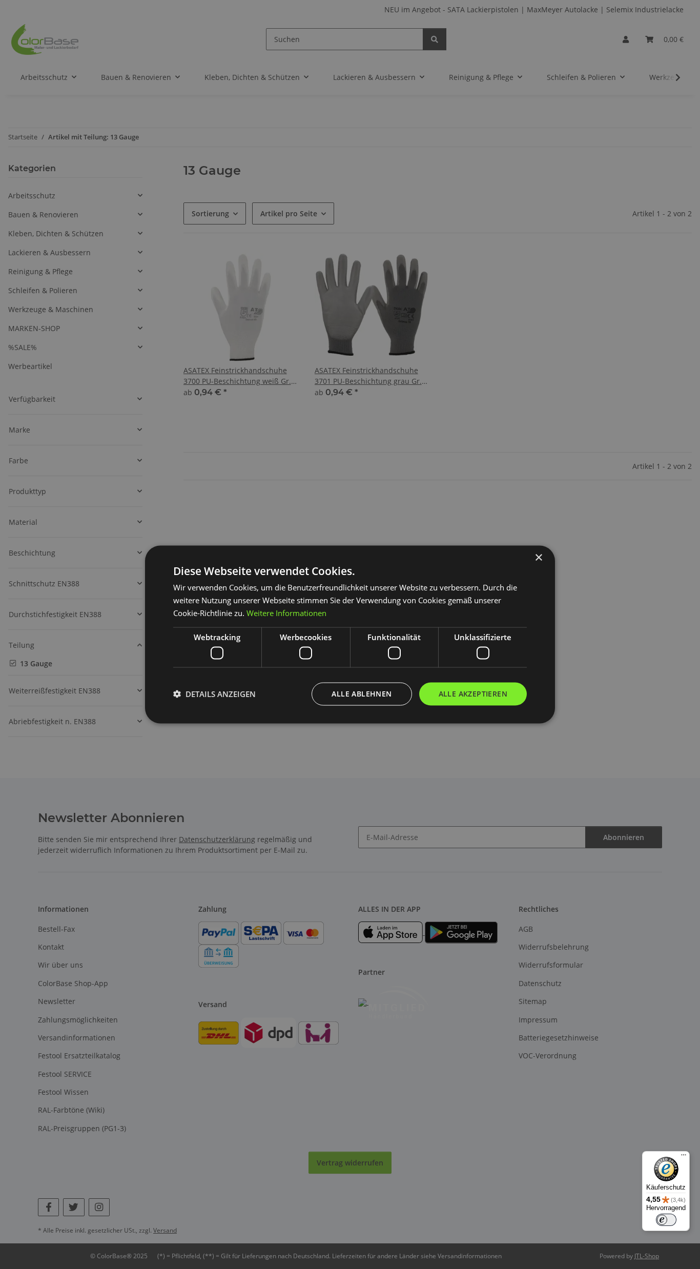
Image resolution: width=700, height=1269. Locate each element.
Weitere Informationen (286, 612)
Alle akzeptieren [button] (473, 694)
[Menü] (683, 1157)
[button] (214, 694)
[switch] (666, 1220)
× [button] (538, 558)
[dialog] (350, 635)
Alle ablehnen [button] (362, 694)
